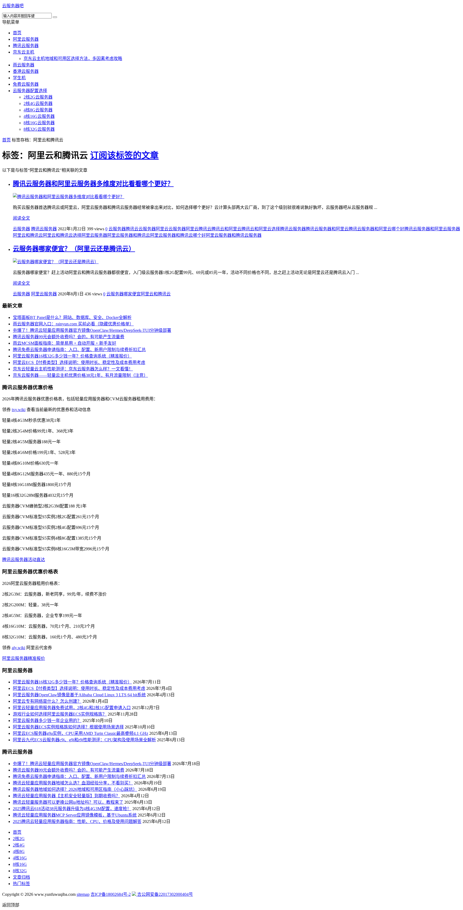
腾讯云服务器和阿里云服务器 (432, 229)
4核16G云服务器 (39, 116)
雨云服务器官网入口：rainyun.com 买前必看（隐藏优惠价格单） (73, 324)
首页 (17, 33)
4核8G (19, 851)
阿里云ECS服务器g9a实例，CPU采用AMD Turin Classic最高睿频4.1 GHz (80, 733)
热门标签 (21, 883)
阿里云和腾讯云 (28, 235)
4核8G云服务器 (38, 110)
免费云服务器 (26, 84)
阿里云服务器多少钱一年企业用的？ (47, 720)
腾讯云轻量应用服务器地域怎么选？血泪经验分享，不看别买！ (73, 783)
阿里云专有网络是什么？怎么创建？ (47, 701)
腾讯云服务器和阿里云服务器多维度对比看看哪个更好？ (93, 183)
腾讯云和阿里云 (226, 229)
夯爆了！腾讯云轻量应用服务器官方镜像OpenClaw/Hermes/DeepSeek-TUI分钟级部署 (92, 330)
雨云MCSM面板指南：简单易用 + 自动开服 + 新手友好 (64, 343)
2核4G (19, 845)
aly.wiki (18, 647)
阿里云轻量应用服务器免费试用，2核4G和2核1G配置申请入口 (72, 707)
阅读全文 (21, 218)
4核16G (20, 858)
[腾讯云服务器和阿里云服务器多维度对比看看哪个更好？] (68, 196)
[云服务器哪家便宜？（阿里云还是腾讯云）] (56, 262)
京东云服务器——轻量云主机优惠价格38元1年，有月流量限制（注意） (80, 375)
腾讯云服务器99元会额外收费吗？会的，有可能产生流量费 (68, 336)
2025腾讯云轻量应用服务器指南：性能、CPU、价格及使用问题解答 (77, 821)
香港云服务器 (26, 71)
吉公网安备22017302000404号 (164, 894)
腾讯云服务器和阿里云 (327, 229)
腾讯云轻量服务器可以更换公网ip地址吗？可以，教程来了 (68, 802)
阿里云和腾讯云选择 (62, 235)
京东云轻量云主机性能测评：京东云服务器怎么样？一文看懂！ (73, 369)
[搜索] (55, 17)
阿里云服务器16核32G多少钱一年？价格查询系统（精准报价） (72, 356)
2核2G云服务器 (38, 97)
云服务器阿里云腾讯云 (190, 229)
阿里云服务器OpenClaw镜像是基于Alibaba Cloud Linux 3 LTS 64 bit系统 (79, 695)
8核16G (20, 864)
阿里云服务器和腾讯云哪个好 (178, 235)
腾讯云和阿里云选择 (260, 229)
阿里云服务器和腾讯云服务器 (234, 235)
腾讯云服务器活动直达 (23, 559)
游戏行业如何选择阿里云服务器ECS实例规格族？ (60, 714)
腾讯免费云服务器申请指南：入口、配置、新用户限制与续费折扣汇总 (79, 349)
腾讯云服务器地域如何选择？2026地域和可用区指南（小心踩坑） (75, 789)
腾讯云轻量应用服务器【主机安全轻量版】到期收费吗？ (66, 796)
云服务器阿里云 (154, 229)
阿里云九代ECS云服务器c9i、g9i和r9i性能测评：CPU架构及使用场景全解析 (84, 740)
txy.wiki (18, 409)
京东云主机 (23, 52)
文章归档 (21, 877)
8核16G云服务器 (39, 123)
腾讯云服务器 (26, 45)
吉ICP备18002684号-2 (111, 894)
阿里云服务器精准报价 (23, 658)
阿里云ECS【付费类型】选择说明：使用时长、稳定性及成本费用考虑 (79, 362)
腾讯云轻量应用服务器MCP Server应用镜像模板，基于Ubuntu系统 (75, 815)
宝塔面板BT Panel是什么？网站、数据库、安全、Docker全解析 (72, 317)
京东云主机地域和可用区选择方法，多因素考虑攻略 (73, 58)
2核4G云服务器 (38, 103)
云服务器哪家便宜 (123, 294)
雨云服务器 (23, 65)
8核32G (20, 870)
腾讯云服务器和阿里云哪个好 (376, 229)
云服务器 (21, 229)
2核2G (19, 838)
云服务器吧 (13, 5)
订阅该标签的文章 (124, 155)
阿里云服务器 (26, 39)
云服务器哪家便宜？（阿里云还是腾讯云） (74, 248)
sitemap (83, 894)
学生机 (19, 78)
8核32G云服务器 (39, 129)
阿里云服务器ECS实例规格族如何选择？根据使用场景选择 (68, 727)
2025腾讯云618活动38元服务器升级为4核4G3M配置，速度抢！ (72, 808)
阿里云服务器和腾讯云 (128, 235)
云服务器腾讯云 (124, 229)
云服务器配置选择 (30, 90)
